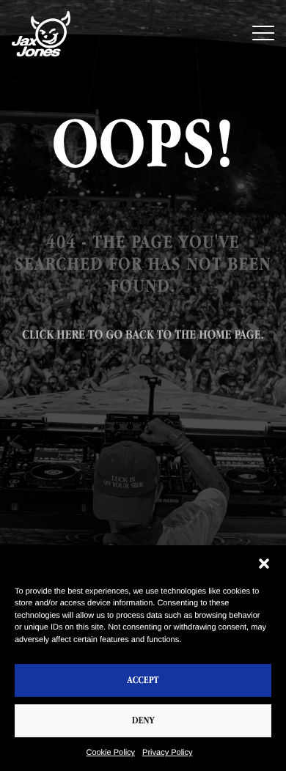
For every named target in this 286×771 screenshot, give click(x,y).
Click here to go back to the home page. (142, 335)
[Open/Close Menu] (263, 34)
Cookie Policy (110, 752)
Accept (143, 680)
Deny (143, 720)
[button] (264, 563)
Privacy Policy (167, 752)
